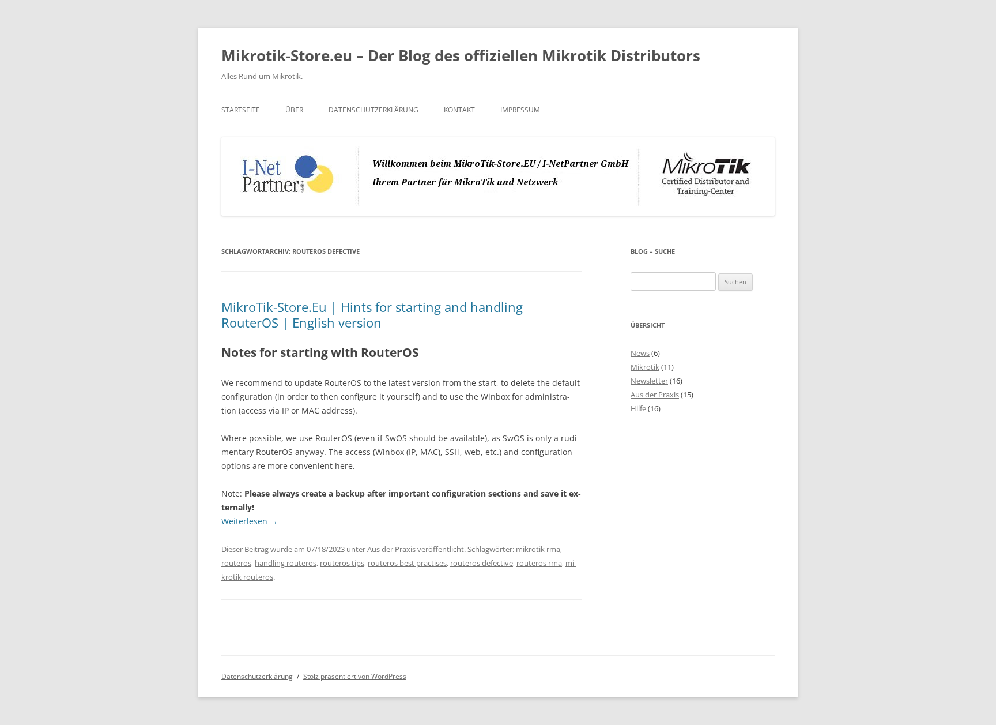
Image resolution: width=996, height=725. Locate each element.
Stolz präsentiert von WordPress (354, 676)
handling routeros (285, 563)
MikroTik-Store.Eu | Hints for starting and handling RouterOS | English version (372, 314)
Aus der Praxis (391, 549)
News (640, 353)
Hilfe (638, 408)
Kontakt (459, 110)
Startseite (240, 110)
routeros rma (539, 563)
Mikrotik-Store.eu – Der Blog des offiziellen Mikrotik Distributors (460, 55)
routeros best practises (407, 563)
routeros (236, 563)
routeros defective (481, 563)
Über (294, 110)
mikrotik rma (538, 549)
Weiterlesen (249, 521)
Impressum (520, 110)
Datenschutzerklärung (373, 110)
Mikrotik (645, 367)
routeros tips (342, 563)
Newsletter (649, 380)
